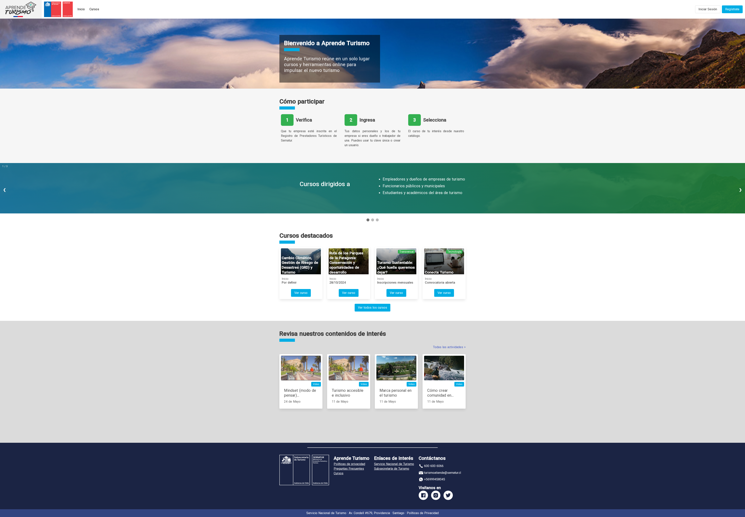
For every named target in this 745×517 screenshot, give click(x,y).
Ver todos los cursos (372, 307)
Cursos (94, 9)
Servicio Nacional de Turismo (394, 464)
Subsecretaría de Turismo (391, 468)
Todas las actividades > (449, 347)
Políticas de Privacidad (423, 513)
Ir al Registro (334, 199)
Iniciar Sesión (707, 9)
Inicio (81, 9)
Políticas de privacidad (349, 464)
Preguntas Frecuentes (349, 468)
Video (316, 384)
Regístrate (732, 9)
